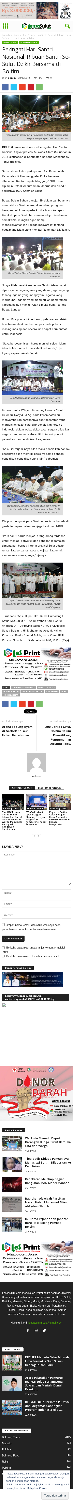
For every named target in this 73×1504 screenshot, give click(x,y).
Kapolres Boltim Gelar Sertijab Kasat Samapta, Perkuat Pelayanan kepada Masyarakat (59, 818)
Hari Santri (52, 691)
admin (12, 77)
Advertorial (19, 35)
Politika (6, 1449)
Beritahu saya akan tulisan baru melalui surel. (33, 956)
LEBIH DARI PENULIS (49, 787)
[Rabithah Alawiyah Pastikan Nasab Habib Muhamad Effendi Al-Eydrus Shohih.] (12, 1204)
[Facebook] (29, 1330)
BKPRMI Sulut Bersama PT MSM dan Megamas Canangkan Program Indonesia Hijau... (47, 1406)
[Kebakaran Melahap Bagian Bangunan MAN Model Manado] (12, 1184)
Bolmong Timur (29, 42)
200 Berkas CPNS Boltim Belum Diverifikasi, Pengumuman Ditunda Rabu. (58, 735)
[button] (66, 26)
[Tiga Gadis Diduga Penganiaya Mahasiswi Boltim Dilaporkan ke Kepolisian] (12, 1164)
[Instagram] (37, 1330)
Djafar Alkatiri (11, 691)
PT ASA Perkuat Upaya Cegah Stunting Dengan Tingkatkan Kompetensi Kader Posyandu (36, 818)
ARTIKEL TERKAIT (22, 787)
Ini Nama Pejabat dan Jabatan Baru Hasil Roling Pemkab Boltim (47, 1222)
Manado (6, 1443)
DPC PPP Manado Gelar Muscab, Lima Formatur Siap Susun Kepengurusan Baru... (47, 1361)
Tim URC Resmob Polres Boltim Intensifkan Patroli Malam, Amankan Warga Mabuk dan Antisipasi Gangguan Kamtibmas (12, 821)
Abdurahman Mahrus (23, 687)
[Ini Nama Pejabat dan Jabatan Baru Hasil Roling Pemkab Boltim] (12, 1224)
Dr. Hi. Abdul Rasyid (33, 691)
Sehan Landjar (10, 695)
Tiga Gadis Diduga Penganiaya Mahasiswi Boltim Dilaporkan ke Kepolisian (48, 1162)
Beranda (6, 35)
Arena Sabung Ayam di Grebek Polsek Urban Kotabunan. (17, 731)
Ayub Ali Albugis (46, 687)
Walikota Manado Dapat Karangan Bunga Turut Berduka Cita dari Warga (48, 1142)
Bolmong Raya (10, 1455)
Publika (6, 1467)
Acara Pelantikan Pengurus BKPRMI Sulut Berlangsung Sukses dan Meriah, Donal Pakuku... (44, 1383)
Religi (5, 1461)
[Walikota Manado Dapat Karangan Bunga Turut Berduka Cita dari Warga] (12, 1143)
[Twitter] (45, 1330)
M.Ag (64, 691)
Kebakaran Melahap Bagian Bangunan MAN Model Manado (47, 1181)
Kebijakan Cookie (37, 1488)
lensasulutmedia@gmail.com (45, 1322)
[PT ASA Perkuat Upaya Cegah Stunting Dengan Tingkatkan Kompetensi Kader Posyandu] (36, 802)
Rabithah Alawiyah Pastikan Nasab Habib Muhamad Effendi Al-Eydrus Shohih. (47, 1202)
